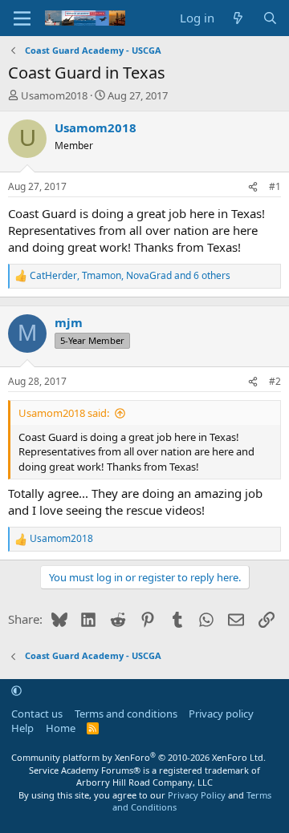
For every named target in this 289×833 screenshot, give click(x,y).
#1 (275, 186)
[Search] (270, 18)
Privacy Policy (197, 795)
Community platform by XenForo (138, 757)
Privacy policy (221, 713)
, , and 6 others (130, 275)
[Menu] (22, 18)
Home (60, 728)
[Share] (252, 187)
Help (22, 728)
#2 (275, 381)
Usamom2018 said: (63, 413)
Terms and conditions (126, 713)
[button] (16, 691)
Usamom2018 (54, 95)
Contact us (37, 713)
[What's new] (238, 18)
